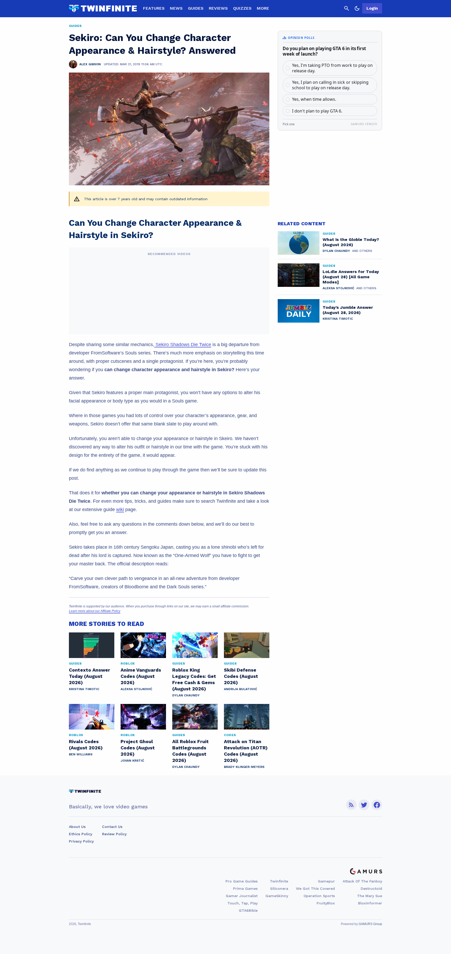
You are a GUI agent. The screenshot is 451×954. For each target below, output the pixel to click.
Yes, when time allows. (314, 99)
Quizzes (242, 8)
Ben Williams (80, 754)
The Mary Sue (369, 896)
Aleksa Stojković (136, 689)
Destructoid (371, 888)
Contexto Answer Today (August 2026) (89, 676)
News (176, 8)
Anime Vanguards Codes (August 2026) (141, 676)
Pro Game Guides (241, 881)
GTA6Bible (248, 910)
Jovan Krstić (132, 760)
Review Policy (114, 834)
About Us (77, 827)
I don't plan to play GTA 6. (317, 111)
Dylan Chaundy (186, 695)
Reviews (218, 8)
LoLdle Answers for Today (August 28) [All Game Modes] (351, 277)
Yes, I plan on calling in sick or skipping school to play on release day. (330, 85)
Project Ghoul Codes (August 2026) (138, 748)
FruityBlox (326, 903)
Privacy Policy (81, 841)
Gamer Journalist (242, 896)
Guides (196, 8)
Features (154, 8)
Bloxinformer (370, 903)
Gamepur (326, 881)
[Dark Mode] (357, 8)
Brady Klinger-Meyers (244, 767)
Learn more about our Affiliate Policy (94, 611)
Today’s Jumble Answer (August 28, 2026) (348, 310)
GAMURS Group (370, 924)
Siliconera (279, 888)
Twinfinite (279, 881)
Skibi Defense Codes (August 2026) (241, 676)
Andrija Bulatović (240, 689)
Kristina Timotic (84, 689)
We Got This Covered (315, 888)
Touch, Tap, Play (242, 903)
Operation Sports (319, 896)
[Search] (346, 8)
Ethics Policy (80, 834)
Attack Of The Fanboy (362, 881)
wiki (120, 509)
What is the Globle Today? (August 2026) (351, 242)
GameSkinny (276, 896)
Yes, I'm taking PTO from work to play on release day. (332, 68)
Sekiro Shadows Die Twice (182, 344)
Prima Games (245, 888)
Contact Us (112, 827)
